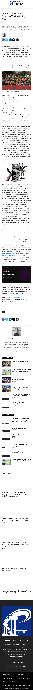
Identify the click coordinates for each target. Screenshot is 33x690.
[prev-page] (2, 410)
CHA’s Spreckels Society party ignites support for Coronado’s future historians (16, 519)
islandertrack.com (8, 253)
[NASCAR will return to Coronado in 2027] (16, 559)
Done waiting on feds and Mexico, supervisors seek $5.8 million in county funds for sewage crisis (15, 494)
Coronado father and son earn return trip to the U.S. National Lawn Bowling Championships (21, 387)
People (3, 447)
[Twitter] (6, 39)
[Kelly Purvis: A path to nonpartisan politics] (6, 437)
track (7, 312)
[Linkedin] (10, 39)
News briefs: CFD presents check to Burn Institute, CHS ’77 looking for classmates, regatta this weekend (20, 420)
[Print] (17, 39)
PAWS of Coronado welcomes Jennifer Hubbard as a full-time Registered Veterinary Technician (21, 444)
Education (4, 594)
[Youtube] (24, 666)
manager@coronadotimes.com (16, 656)
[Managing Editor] (4, 35)
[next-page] (5, 410)
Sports (3, 10)
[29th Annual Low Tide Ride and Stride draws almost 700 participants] (6, 396)
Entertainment (5, 548)
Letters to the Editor (4, 431)
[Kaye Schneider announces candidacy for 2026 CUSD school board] (6, 429)
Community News (5, 399)
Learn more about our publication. (19, 651)
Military (3, 570)
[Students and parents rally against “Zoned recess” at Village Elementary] (16, 581)
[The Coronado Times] (16, 3)
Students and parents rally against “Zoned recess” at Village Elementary (16, 592)
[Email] (13, 39)
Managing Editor (10, 34)
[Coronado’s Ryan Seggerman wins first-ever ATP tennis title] (6, 380)
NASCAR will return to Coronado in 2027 (16, 569)
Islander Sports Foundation (13, 297)
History (3, 522)
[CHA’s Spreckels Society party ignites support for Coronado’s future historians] (16, 509)
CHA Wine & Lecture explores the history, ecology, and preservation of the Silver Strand (16, 544)
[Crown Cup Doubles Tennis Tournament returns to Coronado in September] (6, 372)
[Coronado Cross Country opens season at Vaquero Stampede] (6, 364)
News (3, 498)
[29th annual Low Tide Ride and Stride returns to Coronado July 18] (6, 405)
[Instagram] (16, 351)
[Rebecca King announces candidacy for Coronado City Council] (6, 453)
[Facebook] (3, 39)
